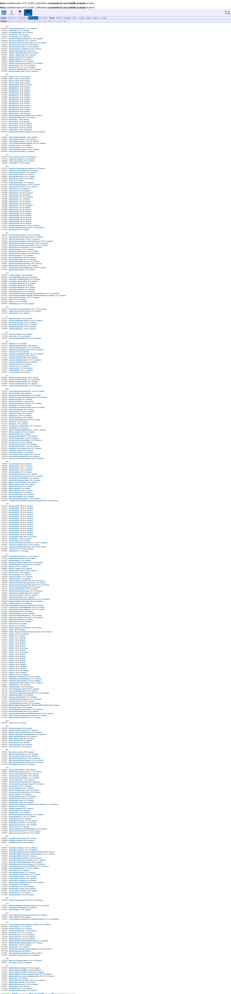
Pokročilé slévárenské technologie (19, 591)
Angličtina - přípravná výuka (17, 55)
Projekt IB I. (12, 634)
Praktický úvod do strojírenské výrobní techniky (23, 599)
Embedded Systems (15, 249)
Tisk (35, 993)
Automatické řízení (14, 67)
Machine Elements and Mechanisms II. (20, 391)
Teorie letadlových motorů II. (17, 868)
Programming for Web (15, 611)
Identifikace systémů (15, 318)
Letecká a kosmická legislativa (18, 379)
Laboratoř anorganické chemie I (18, 377)
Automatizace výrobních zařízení (18, 69)
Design (11, 180)
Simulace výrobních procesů (17, 796)
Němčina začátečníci (15, 492)
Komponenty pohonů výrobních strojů (19, 349)
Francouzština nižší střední (17, 283)
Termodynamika (14, 884)
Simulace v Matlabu (14, 794)
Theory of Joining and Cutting (17, 890)
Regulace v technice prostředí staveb (20, 732)
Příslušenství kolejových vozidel (18, 711)
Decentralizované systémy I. (17, 172)
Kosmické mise (13, 366)
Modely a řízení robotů (15, 452)
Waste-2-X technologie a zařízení (19, 960)
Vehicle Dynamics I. (14, 926)
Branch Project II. (14, 123)
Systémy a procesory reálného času (19, 833)
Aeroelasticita (13, 34)
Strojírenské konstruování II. (17, 822)
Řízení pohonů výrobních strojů (18, 758)
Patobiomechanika (14, 560)
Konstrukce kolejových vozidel (18, 358)
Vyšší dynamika (13, 945)
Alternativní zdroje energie (17, 44)
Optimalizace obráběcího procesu (19, 544)
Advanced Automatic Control (17, 28)
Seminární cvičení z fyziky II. (17, 769)
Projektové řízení (14, 685)
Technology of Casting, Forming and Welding (22, 866)
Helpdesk (14, 993)
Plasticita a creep (14, 572)
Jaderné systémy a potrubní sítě (18, 338)
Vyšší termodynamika (15, 951)
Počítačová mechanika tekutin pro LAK (20, 580)
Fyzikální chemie (14, 303)
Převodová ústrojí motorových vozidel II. (20, 709)
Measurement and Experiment (18, 419)
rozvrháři (103, 18)
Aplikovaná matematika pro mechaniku (20, 63)
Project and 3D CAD (15, 621)
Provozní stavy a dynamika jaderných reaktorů (22, 693)
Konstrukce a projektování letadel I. (19, 354)
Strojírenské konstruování (16, 820)
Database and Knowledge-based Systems (21, 168)
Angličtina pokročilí (14, 59)
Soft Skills (12, 806)
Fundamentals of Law (15, 291)
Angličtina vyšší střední (16, 61)
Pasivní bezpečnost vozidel (17, 558)
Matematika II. (13, 405)
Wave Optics (12, 962)
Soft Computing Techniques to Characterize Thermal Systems (27, 804)
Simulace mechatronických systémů (19, 792)
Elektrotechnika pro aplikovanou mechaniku (22, 243)
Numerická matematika (16, 496)
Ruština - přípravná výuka (16, 738)
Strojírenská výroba (14, 818)
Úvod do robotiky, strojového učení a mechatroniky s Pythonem (27, 919)
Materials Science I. (15, 411)
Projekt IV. (12, 672)
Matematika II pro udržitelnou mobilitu (20, 407)
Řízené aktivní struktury (16, 752)
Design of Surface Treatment (17, 186)
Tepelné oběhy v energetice (17, 878)
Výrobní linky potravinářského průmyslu (20, 943)
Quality (11, 723)
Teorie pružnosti (14, 870)
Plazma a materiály (14, 574)
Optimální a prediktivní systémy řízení (20, 547)
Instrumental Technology (16, 322)
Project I (11, 623)
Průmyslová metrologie (16, 695)
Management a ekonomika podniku (19, 395)
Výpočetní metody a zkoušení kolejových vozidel (23, 941)
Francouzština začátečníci (16, 289)
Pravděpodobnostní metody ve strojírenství (21, 605)
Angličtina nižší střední (15, 57)
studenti (88, 18)
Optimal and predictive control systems (20, 542)
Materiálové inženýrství (16, 409)
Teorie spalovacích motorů (16, 872)
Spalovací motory (14, 810)
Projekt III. (12, 664)
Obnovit (31, 993)
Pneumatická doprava (15, 576)
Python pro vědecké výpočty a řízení (19, 717)
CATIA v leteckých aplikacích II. (18, 137)
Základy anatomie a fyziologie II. (18, 970)
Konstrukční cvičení (14, 364)
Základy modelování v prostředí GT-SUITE (21, 972)
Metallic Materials (14, 434)
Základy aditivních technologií (18, 968)
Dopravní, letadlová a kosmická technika (21, 227)
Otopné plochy (13, 551)
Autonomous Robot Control (17, 71)
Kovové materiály (14, 372)
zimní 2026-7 (43, 18)
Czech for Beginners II (15, 147)
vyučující (81, 18)
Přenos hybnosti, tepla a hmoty (18, 703)
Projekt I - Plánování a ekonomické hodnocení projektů (25, 632)
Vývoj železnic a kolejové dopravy (19, 955)
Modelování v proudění (15, 450)
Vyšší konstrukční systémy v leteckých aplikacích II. (23, 949)
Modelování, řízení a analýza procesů (20, 448)
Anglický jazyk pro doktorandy (18, 51)
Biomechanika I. (13, 119)
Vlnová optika (13, 932)
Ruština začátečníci (14, 746)
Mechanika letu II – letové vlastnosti (19, 426)
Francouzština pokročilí (15, 285)
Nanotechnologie (14, 466)
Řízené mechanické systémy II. (18, 754)
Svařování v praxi (14, 827)
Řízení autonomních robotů (17, 756)
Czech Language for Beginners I (18, 149)
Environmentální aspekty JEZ (17, 261)
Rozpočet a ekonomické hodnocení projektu (22, 734)
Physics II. (12, 566)
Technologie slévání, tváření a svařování (20, 860)
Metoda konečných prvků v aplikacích (20, 440)
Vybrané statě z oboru (15, 939)
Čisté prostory (13, 163)
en (229, 13)
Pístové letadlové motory (16, 570)
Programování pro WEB (15, 619)
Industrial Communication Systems (19, 320)
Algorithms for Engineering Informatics (20, 38)
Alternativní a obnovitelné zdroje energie (21, 42)
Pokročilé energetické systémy (18, 587)
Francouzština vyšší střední (17, 287)
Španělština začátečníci (16, 842)
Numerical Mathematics (16, 494)
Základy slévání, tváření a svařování (19, 980)
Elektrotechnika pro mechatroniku (19, 247)
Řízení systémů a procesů (16, 764)
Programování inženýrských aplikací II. (20, 615)
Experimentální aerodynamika (18, 265)
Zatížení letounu (14, 986)
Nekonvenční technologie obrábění (19, 480)
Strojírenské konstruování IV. (17, 824)
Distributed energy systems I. (17, 225)
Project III (12, 625)
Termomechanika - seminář (17, 888)
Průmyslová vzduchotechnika (17, 697)
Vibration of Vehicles (15, 928)
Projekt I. (11, 629)
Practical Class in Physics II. (17, 595)
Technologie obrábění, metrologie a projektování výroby (25, 852)
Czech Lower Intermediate (17, 151)
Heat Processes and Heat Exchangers (20, 309)
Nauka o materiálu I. (15, 472)
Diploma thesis (13, 189)
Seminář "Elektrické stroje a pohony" (20, 771)
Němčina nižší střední (15, 486)
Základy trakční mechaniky (17, 982)
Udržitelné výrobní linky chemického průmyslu (22, 905)
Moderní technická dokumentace (19, 456)
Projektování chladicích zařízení (18, 680)
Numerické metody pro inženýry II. (19, 498)
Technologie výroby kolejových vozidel (20, 862)
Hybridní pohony (14, 313)
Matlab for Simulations (15, 417)
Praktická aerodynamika (16, 597)
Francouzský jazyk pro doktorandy (19, 277)
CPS (53, 993)
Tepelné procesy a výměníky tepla (19, 882)
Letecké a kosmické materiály (18, 381)
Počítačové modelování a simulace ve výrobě (22, 583)
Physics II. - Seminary (15, 568)
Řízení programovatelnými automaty (19, 760)
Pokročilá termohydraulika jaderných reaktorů (22, 585)
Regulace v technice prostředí (18, 730)
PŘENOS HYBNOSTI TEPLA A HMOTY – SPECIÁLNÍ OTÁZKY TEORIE (28, 705)
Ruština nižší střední (15, 740)
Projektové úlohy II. (14, 687)
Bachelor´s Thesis (14, 76)
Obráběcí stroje (13, 538)
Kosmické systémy (14, 370)
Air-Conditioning (14, 36)
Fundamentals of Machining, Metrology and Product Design (26, 293)
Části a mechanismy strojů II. (17, 157)
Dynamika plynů (13, 229)
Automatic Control (14, 65)
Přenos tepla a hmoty (15, 707)
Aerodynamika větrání (15, 32)
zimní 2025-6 (23, 18)
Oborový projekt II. (14, 506)
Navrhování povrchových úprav (17, 474)
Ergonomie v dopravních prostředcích (20, 263)
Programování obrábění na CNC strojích (20, 617)
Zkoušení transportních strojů (17, 990)
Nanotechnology (14, 470)
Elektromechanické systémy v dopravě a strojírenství (24, 241)
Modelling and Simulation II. (17, 446)
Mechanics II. (13, 421)
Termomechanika (14, 886)
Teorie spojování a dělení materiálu (19, 874)
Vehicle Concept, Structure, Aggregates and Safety (24, 924)
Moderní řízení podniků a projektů (19, 454)
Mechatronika (13, 428)
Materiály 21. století (15, 413)
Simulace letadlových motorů (17, 790)
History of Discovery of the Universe (19, 311)
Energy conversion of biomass (17, 253)
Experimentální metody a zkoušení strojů (21, 267)
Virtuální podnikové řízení (16, 930)
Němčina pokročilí (14, 488)
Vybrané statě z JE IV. (15, 936)
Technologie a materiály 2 (16, 848)
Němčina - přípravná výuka (16, 484)
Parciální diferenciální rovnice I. (18, 556)
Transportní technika (15, 894)
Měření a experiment (15, 432)
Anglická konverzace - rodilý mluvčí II (19, 49)
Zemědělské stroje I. (15, 988)
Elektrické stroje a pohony (16, 239)
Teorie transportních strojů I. (17, 876)
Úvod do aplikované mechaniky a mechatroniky (23, 915)
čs (229, 11)
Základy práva (13, 978)
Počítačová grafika (14, 578)
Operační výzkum (14, 540)
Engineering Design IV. (16, 257)
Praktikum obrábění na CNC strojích (19, 601)
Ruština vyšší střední (15, 744)
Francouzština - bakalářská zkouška (19, 279)
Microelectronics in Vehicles (17, 444)
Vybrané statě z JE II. (15, 934)
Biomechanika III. (14, 121)
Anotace (11, 14)
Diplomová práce (14, 191)
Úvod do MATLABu (14, 917)
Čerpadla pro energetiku (16, 159)
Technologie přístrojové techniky (18, 858)
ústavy (74, 18)
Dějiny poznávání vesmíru (16, 174)
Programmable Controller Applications (20, 607)
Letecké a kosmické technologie (18, 385)
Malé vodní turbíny (14, 393)
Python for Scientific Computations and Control (22, 715)
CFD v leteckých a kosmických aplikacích (20, 143)
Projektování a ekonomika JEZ (18, 676)
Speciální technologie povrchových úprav (21, 814)
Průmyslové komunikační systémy (19, 699)
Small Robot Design (15, 798)
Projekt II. (12, 638)
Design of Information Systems (18, 184)
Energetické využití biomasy (17, 251)
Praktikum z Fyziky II (15, 603)
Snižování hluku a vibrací (16, 800)
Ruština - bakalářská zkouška (17, 736)
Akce (20, 14)
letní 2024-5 (12, 18)
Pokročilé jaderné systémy (17, 589)
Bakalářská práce (14, 85)
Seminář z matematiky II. (16, 780)
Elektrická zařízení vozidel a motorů (19, 237)
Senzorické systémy (15, 788)
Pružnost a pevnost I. (15, 701)
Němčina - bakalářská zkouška (18, 482)
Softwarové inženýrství (15, 808)
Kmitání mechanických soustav (18, 345)
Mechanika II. (13, 424)
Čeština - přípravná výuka (16, 161)
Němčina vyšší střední (15, 490)
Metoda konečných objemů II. (17, 436)
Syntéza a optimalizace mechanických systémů (22, 829)
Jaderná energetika (15, 334)
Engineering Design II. (15, 255)
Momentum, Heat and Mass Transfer (20, 458)
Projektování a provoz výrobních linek (20, 678)
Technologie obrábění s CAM (17, 856)
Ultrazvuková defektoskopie (17, 907)
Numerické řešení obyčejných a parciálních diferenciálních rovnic (28, 500)
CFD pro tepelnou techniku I (17, 139)
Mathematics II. (13, 415)
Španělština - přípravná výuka (17, 838)
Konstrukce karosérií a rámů (17, 356)
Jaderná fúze (13, 336)
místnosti (59, 18)
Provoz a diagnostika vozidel (17, 689)
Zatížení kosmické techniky (17, 984)
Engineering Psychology (16, 259)
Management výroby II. (15, 401)
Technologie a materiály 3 (16, 850)
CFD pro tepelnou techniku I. (17, 141)
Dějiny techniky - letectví (16, 178)
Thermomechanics (14, 892)
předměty (67, 18)
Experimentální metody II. (16, 269)
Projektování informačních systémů (19, 683)
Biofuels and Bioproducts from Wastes (20, 115)
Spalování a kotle (14, 812)
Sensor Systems (13, 786)
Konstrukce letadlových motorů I (18, 360)
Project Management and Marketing (20, 627)
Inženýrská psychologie (16, 326)
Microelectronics (14, 442)
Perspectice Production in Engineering (20, 562)
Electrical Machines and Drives (18, 235)
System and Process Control (17, 831)
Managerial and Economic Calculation (20, 403)
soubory (96, 18)
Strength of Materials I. (16, 816)
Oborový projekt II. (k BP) (16, 536)
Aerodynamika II (14, 30)
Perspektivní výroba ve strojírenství (19, 564)
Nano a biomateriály (15, 464)
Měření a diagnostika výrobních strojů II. (20, 430)
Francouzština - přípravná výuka (18, 281)
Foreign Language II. (15, 275)
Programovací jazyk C (15, 613)
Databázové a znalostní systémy (18, 170)
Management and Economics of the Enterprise (22, 397)
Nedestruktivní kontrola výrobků (18, 478)
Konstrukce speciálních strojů (17, 362)
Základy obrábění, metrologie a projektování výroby (24, 974)
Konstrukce (12, 351)
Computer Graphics (14, 145)
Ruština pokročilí (14, 742)
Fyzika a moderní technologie (17, 297)
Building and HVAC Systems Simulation (20, 132)
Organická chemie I (15, 549)
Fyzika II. (11, 301)
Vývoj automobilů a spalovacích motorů (20, 953)
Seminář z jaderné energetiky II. (18, 776)
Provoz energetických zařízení (18, 691)
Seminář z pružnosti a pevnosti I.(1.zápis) (21, 784)
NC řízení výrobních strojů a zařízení (19, 476)
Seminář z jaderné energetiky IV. (19, 778)
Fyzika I (11, 299)
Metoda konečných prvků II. (17, 438)
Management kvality (15, 399)
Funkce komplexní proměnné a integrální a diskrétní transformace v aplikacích (32, 295)
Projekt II (11, 636)
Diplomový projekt (14, 211)
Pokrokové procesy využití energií (19, 593)
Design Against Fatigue (16, 182)
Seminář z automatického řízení (18, 773)
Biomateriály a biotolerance (17, 117)
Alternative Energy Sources (17, 40)
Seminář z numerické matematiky (19, 782)
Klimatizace (12, 343)
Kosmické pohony (14, 368)
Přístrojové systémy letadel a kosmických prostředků (24, 713)
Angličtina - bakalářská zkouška (18, 53)
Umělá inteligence (14, 909)
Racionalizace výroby (15, 728)
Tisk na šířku (40, 993)
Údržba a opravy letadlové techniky (19, 900)
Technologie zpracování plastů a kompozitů (21, 864)
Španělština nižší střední (16, 840)
